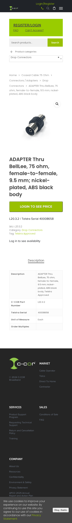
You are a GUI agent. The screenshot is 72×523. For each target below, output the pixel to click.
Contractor (44, 387)
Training (13, 439)
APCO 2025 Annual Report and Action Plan (21, 494)
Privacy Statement (18, 488)
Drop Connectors (32, 230)
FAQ (15, 30)
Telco (42, 376)
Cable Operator (47, 371)
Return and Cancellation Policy (21, 432)
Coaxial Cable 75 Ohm (35, 75)
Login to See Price (36, 206)
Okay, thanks (60, 510)
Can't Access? (34, 30)
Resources (14, 472)
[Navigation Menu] (61, 8)
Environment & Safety (20, 482)
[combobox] (36, 58)
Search (55, 42)
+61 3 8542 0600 (39, 9)
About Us (14, 466)
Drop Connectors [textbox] (35, 57)
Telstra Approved (25, 233)
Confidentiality (16, 477)
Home (13, 75)
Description (36, 260)
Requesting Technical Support (20, 424)
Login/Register (45, 4)
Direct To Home (47, 381)
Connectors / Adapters (23, 80)
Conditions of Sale (48, 415)
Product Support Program (17, 416)
